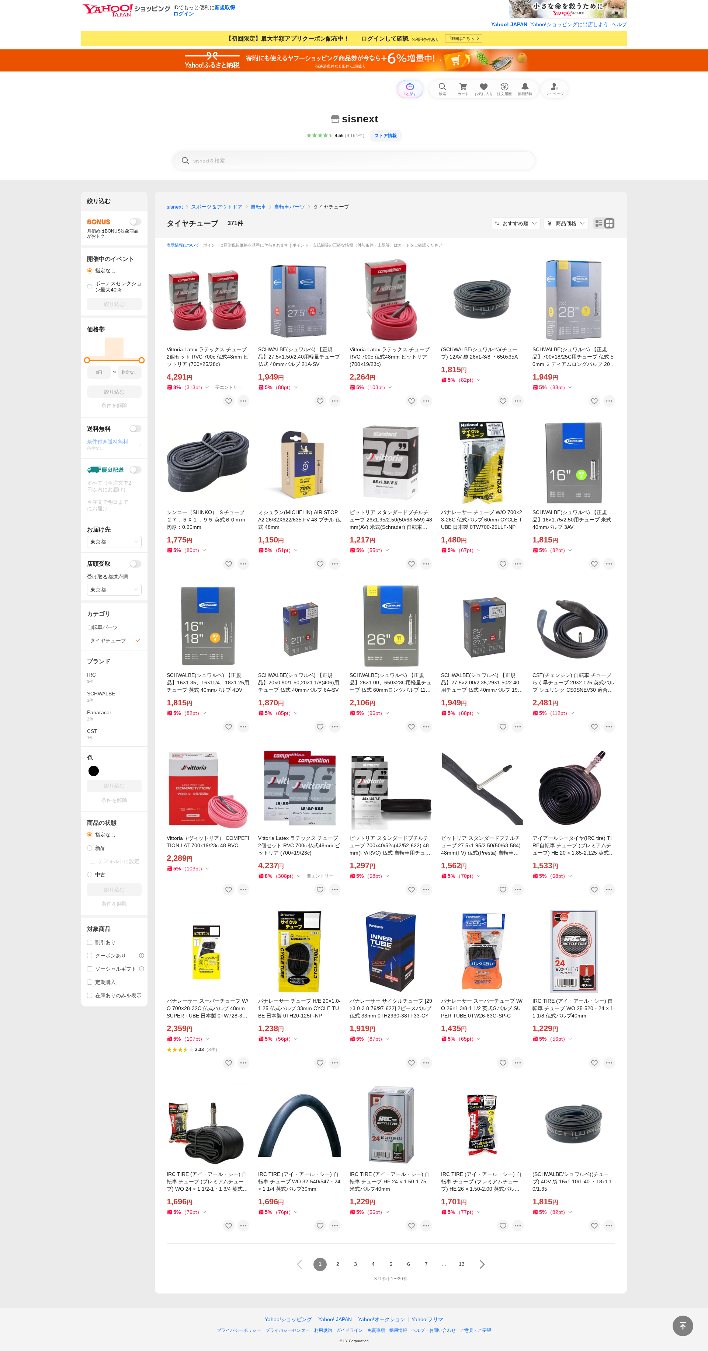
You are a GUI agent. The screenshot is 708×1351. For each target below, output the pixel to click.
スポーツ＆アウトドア (217, 207)
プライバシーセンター (288, 1330)
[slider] (87, 360)
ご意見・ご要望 (475, 1330)
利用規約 (323, 1330)
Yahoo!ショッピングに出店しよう (569, 24)
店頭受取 (99, 564)
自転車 (258, 207)
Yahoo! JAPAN (509, 24)
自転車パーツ (289, 207)
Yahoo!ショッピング (288, 1319)
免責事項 (376, 1330)
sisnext (175, 207)
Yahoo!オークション (381, 1319)
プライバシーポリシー (239, 1330)
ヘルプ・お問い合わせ (434, 1330)
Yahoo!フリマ (427, 1319)
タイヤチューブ (192, 223)
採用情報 (398, 1330)
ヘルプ (619, 24)
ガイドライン (349, 1330)
